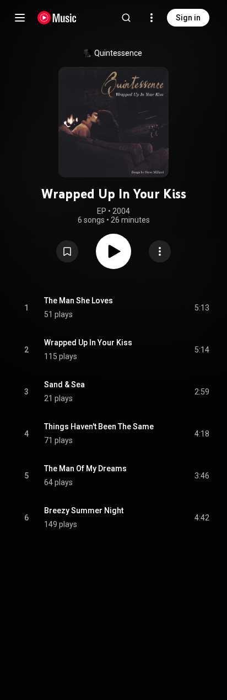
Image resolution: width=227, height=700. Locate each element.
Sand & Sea (64, 384)
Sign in (188, 17)
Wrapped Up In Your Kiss (88, 342)
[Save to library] (67, 251)
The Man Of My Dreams (85, 468)
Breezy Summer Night (83, 510)
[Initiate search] (126, 18)
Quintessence (118, 53)
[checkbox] (201, 307)
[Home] (57, 17)
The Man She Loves (78, 300)
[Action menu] (160, 251)
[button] (67, 251)
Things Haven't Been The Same (99, 426)
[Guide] (19, 17)
